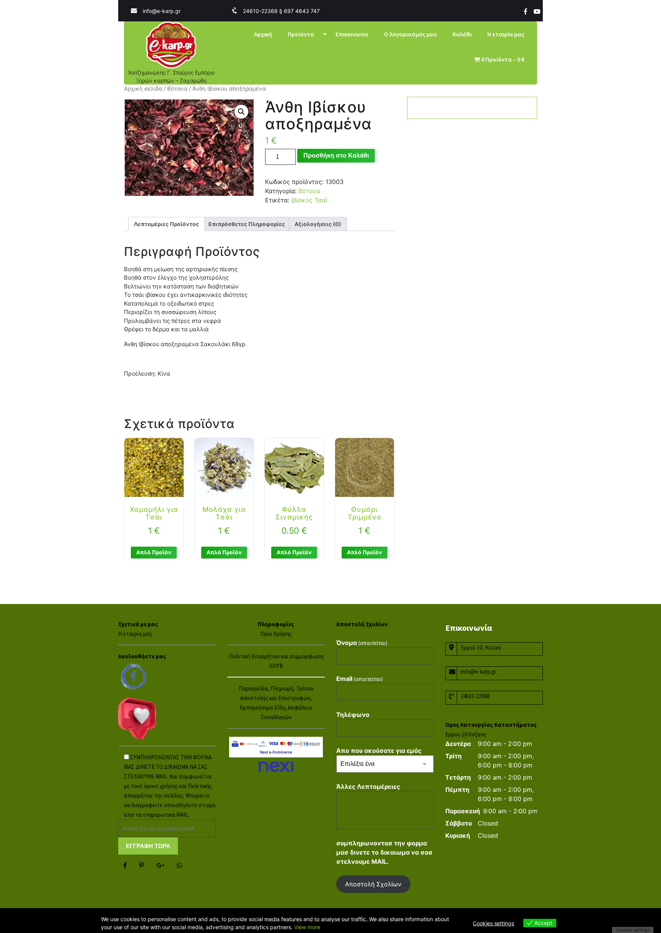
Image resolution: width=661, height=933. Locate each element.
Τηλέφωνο (353, 714)
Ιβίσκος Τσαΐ (309, 200)
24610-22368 (475, 696)
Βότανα (177, 88)
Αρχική (263, 34)
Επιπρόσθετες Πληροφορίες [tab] (246, 224)
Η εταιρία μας (505, 34)
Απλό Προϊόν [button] (153, 552)
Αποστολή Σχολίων (373, 884)
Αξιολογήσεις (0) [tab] (318, 224)
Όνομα (361, 642)
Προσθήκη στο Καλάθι (336, 155)
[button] (241, 112)
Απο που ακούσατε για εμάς (379, 750)
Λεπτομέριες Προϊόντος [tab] (166, 224)
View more (307, 927)
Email (359, 678)
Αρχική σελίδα (143, 88)
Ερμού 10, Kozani (481, 647)
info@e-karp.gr (162, 11)
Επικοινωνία (351, 34)
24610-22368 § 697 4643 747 (281, 11)
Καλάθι (462, 34)
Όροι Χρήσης (276, 633)
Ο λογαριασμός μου (410, 34)
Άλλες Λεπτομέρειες (368, 786)
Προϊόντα (301, 34)
